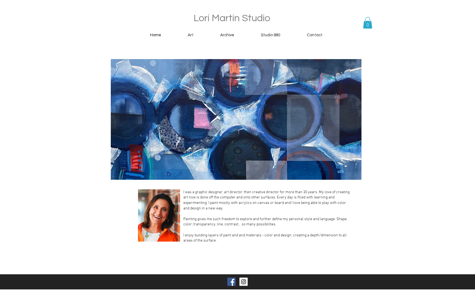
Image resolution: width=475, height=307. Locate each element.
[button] (367, 23)
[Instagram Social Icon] (243, 282)
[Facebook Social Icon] (231, 282)
